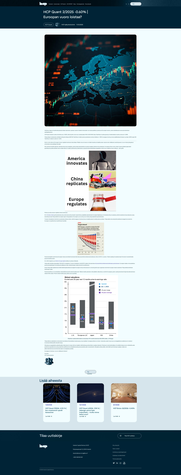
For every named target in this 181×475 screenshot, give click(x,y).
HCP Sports (63, 4)
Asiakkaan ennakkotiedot (119, 455)
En (126, 4)
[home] (43, 4)
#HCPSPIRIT (70, 4)
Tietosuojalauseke (117, 459)
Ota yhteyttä (88, 4)
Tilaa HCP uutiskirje (130, 435)
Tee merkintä (134, 4)
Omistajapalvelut (80, 4)
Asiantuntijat (57, 4)
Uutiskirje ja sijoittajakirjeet (119, 452)
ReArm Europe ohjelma (61, 261)
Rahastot (51, 4)
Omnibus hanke (50, 215)
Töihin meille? (116, 448)
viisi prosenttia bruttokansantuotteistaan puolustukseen (107, 263)
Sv (128, 4)
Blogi (74, 4)
